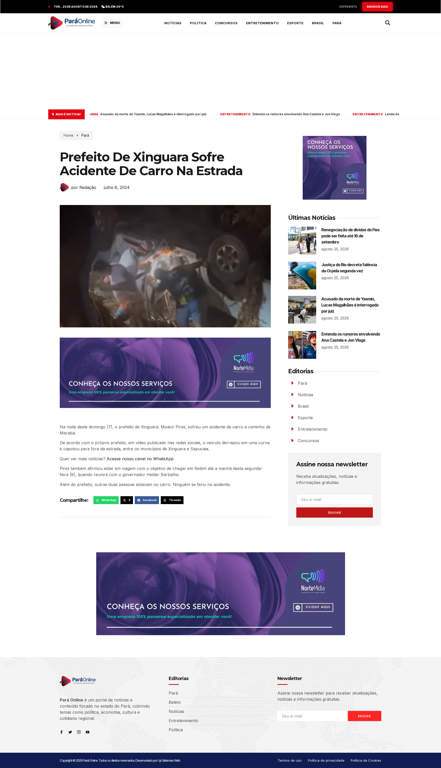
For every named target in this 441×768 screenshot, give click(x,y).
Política (198, 23)
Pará (337, 23)
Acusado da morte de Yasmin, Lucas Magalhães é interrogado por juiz (97, 114)
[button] (106, 500)
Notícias (172, 23)
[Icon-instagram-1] (79, 732)
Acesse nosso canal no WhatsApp (140, 458)
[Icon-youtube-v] (87, 732)
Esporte (295, 23)
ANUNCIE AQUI (377, 6)
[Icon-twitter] (70, 732)
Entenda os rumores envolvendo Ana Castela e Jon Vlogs (228, 114)
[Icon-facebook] (61, 732)
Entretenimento (262, 23)
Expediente (348, 6)
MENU (115, 23)
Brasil (318, 23)
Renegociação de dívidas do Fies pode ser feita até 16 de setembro (350, 236)
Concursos (226, 23)
